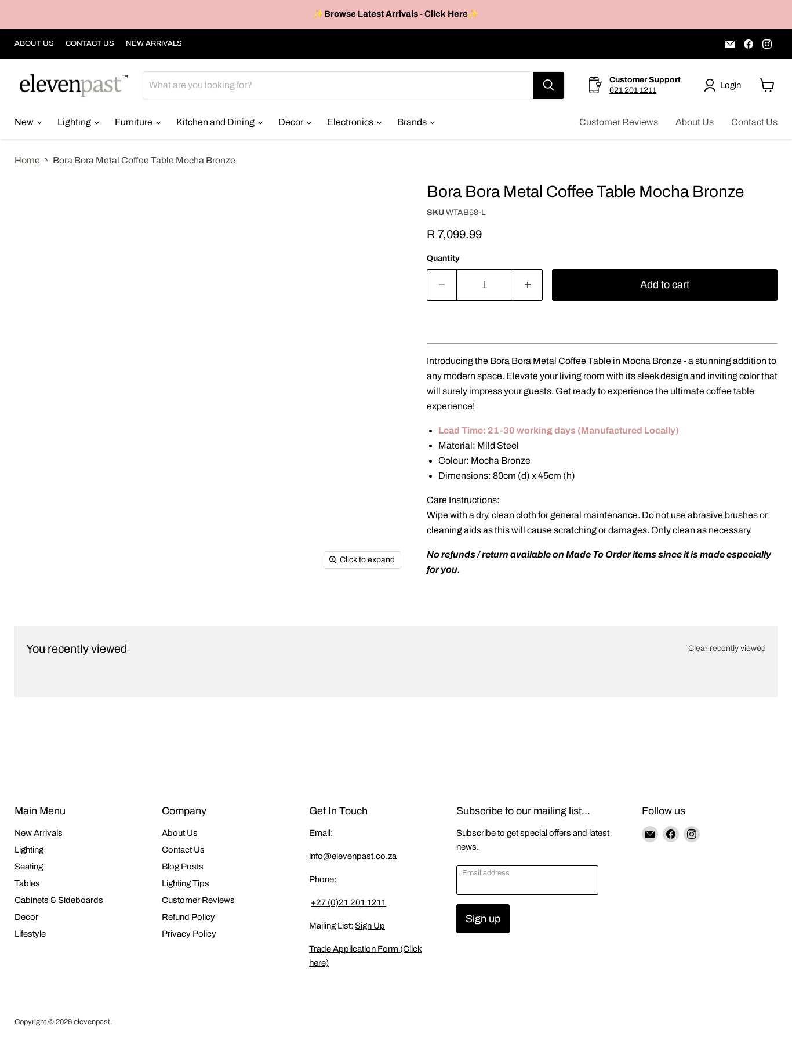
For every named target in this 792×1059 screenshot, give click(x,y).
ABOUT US (34, 43)
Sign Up (370, 925)
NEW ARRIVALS (154, 43)
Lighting (75, 122)
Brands (412, 122)
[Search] (548, 85)
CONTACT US (90, 43)
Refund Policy (188, 917)
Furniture (134, 122)
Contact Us (754, 122)
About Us (694, 122)
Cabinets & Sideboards (58, 900)
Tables (27, 883)
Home (27, 160)
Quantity (443, 258)
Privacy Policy (189, 933)
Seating (28, 866)
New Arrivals (38, 833)
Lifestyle (30, 933)
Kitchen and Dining (216, 122)
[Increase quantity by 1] (528, 285)
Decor (291, 122)
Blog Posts (183, 866)
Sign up (483, 919)
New (24, 122)
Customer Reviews (618, 122)
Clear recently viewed (727, 648)
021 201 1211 (632, 90)
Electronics (351, 122)
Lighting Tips (185, 883)
